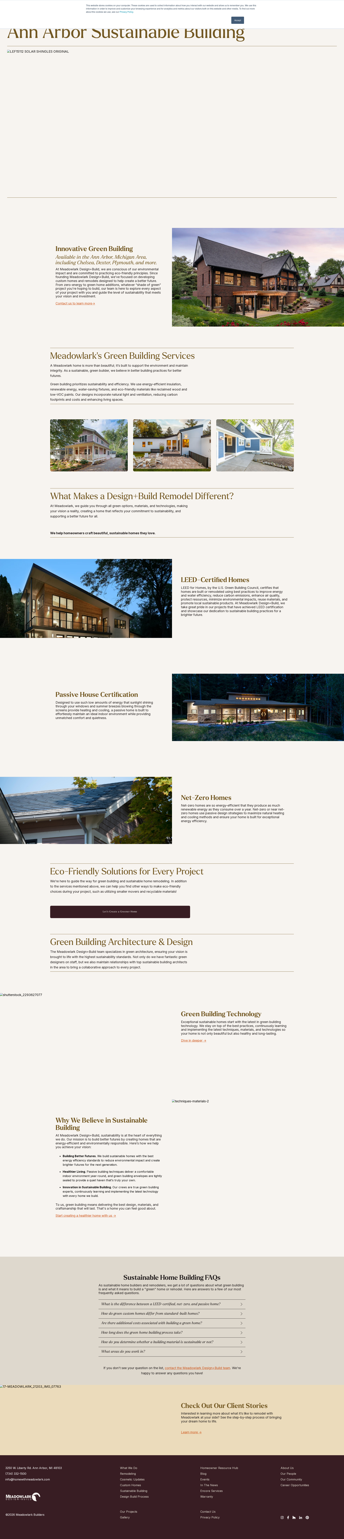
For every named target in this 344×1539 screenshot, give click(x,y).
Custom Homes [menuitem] (130, 1485)
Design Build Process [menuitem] (132, 1496)
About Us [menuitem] (287, 1468)
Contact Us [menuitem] (208, 1511)
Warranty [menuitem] (206, 1496)
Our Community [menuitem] (291, 1479)
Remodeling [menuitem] (128, 1473)
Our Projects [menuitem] (128, 1511)
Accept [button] (237, 20)
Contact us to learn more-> (75, 303)
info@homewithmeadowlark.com (27, 1479)
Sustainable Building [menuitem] (132, 1491)
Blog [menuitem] (203, 1473)
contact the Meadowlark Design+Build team (197, 1368)
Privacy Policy (126, 11)
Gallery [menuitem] (125, 1517)
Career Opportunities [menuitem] (293, 1485)
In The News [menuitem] (209, 1485)
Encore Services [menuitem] (211, 1491)
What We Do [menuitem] (128, 1468)
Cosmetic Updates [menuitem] (132, 1479)
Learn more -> (191, 1432)
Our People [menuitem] (288, 1473)
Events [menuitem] (204, 1479)
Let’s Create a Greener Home (120, 912)
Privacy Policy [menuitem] (210, 1517)
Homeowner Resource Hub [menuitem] (212, 1468)
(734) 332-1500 (15, 1473)
